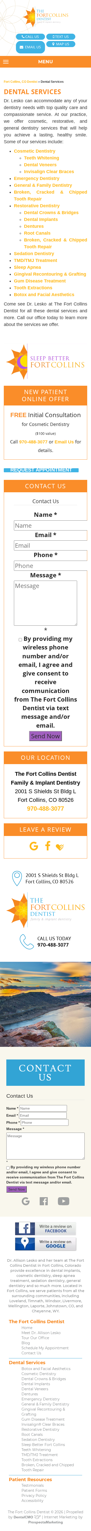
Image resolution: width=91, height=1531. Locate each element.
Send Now (45, 736)
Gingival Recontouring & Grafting (50, 274)
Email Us (32, 47)
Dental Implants (41, 219)
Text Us (62, 36)
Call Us (32, 36)
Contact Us (31, 1353)
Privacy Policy (34, 1495)
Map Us (62, 44)
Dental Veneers (40, 164)
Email (45, 534)
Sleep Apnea (27, 267)
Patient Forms (34, 1490)
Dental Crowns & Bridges (51, 212)
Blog (25, 1343)
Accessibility (32, 1500)
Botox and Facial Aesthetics (44, 294)
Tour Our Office (35, 1338)
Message (45, 575)
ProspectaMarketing (45, 1522)
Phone (46, 554)
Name (45, 514)
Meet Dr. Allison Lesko (41, 1333)
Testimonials (32, 1485)
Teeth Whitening (41, 157)
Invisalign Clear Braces (49, 171)
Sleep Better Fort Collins (43, 1444)
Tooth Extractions (33, 287)
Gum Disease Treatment (40, 280)
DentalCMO (24, 1517)
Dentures (34, 226)
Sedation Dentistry (34, 253)
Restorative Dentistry (37, 205)
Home (26, 1327)
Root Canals (37, 233)
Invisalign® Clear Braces (42, 1424)
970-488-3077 (33, 441)
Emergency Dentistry (36, 178)
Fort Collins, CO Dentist (20, 82)
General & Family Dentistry (43, 185)
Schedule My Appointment (45, 1348)
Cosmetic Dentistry (34, 151)
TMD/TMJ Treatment (35, 260)
